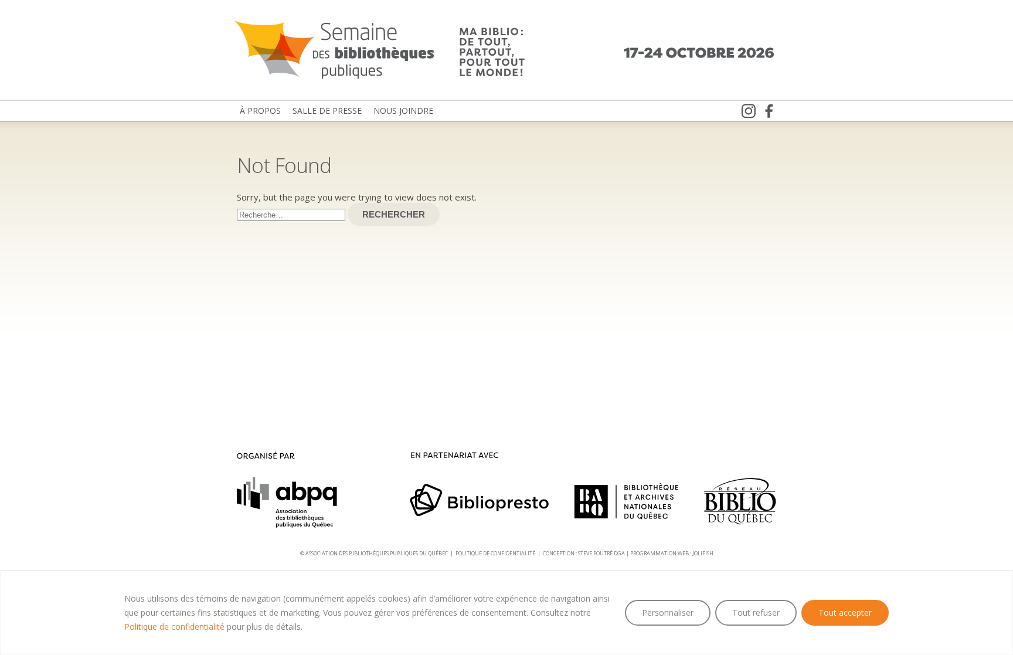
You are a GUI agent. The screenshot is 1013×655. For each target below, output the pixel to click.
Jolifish (702, 553)
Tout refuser (756, 612)
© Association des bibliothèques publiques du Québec (374, 553)
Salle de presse (327, 110)
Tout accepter (845, 612)
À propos (260, 110)
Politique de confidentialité (174, 626)
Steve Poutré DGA (601, 553)
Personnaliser (668, 612)
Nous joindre (403, 110)
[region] (506, 613)
